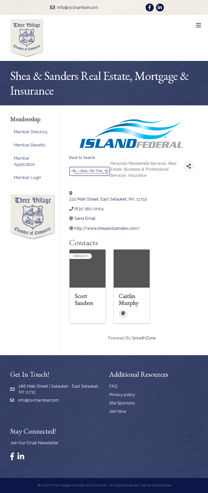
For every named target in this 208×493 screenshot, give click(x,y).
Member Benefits (30, 145)
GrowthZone (143, 338)
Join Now (117, 411)
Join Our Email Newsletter (34, 442)
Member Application (24, 161)
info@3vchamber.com (38, 400)
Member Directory (31, 131)
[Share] (188, 166)
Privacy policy (122, 394)
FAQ (113, 386)
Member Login (27, 177)
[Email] (123, 313)
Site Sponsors (122, 403)
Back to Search (82, 157)
